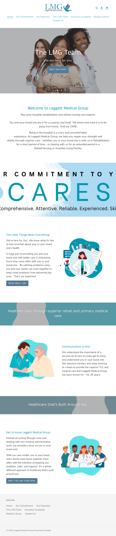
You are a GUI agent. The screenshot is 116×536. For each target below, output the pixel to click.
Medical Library (14, 513)
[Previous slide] (48, 90)
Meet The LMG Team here (21, 480)
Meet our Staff (58, 69)
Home (9, 505)
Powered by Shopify (42, 530)
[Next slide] (61, 90)
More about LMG (17, 283)
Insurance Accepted (35, 509)
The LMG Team (13, 509)
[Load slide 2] (55, 90)
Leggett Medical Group (23, 530)
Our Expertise (43, 505)
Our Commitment (24, 505)
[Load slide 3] (57, 90)
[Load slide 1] (53, 90)
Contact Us (30, 513)
